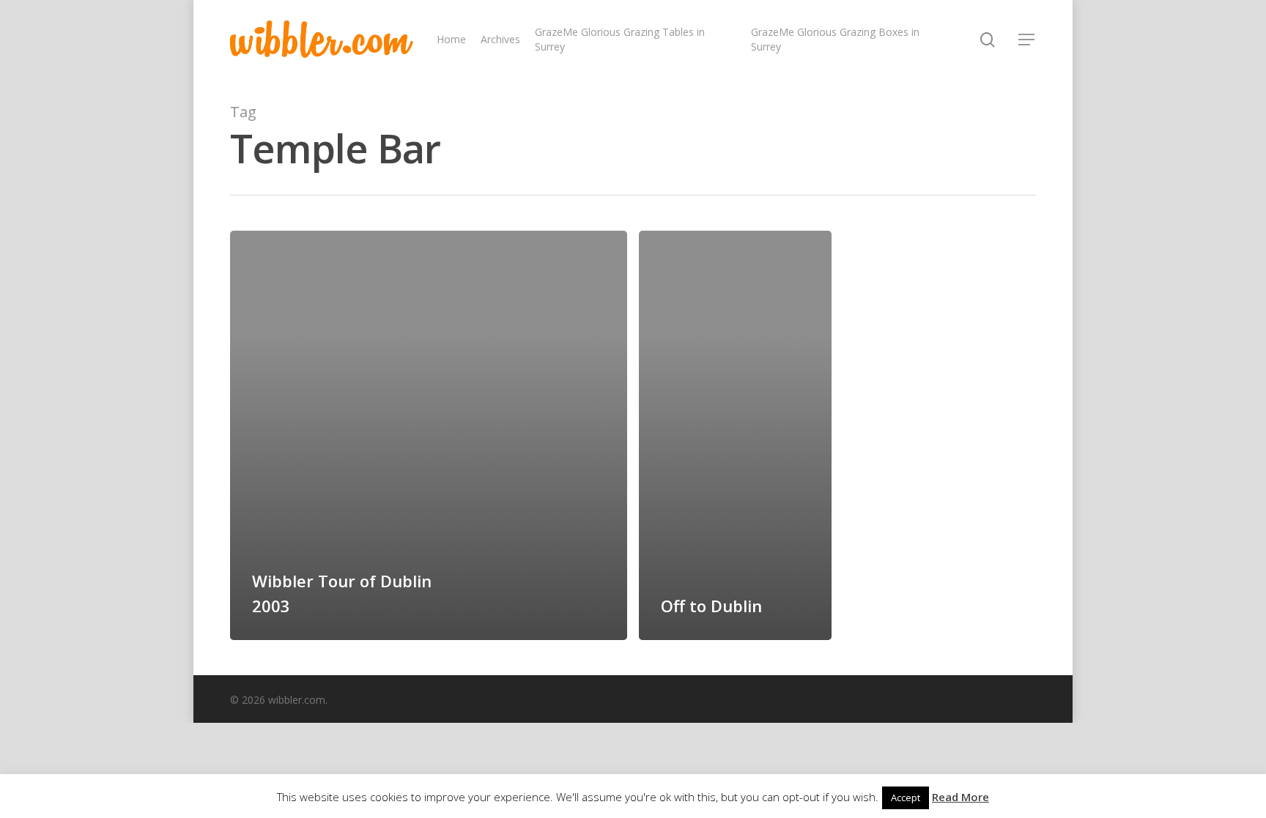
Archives (500, 39)
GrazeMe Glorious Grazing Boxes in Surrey (835, 39)
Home (451, 39)
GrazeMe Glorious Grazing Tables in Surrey (620, 39)
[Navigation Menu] (1027, 39)
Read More (960, 796)
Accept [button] (905, 797)
